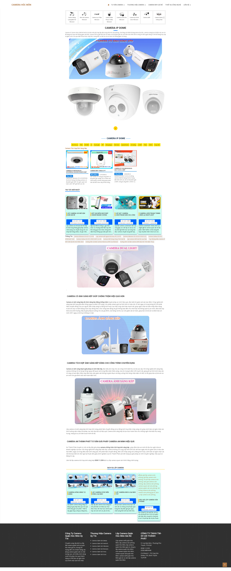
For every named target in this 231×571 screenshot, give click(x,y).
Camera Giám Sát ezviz (99, 554)
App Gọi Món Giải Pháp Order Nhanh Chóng (99, 214)
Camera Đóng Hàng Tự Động (76, 493)
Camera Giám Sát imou (99, 551)
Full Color (116, 145)
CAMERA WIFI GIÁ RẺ (155, 5)
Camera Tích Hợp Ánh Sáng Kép (76, 148)
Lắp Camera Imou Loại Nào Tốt (126, 493)
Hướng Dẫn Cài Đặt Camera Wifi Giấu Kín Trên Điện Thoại (137, 242)
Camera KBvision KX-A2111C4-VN (84, 236)
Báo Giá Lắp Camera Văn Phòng (148, 500)
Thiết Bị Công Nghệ (173, 5)
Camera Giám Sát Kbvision (100, 549)
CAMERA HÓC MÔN (21, 5)
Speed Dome (125, 145)
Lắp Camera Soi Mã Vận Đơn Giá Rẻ (76, 214)
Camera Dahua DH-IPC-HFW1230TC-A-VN (89, 239)
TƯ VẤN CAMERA (117, 5)
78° (102, 145)
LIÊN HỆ (186, 5)
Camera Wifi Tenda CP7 (98, 170)
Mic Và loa (75, 145)
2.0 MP (140, 145)
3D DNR (87, 145)
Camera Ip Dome (115, 27)
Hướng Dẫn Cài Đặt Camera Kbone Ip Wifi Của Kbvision (102, 242)
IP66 (81, 145)
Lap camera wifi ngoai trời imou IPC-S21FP (108, 236)
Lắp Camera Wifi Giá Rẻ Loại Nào (137, 239)
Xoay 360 (157, 145)
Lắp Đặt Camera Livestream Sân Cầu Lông (125, 214)
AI (91, 145)
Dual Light (96, 145)
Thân (145, 145)
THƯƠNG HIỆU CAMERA (135, 5)
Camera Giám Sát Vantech (100, 543)
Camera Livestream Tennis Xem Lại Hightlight (150, 214)
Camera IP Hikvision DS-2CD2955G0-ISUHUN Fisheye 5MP (76, 171)
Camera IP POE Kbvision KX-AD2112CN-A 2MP (123, 169)
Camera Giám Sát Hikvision (100, 546)
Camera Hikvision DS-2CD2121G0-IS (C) (134, 236)
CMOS (150, 145)
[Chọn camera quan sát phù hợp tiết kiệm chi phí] (164, 17)
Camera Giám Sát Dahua (99, 540)
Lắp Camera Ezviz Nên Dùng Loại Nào (100, 493)
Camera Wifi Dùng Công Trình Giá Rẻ (114, 239)
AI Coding (133, 145)
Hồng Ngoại (109, 145)
